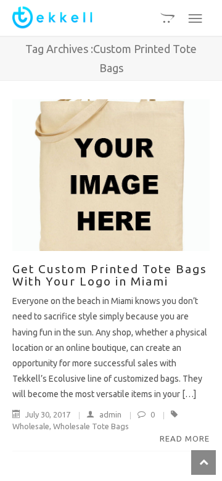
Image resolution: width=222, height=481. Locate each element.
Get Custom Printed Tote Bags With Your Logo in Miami (109, 275)
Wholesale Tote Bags (91, 426)
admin (110, 414)
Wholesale (30, 426)
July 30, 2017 (47, 414)
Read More (185, 438)
